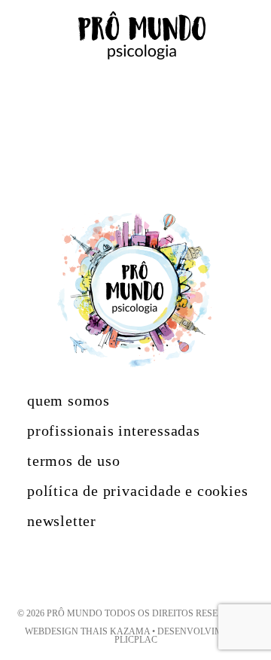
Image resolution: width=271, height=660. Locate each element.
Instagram (129, 567)
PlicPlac (135, 639)
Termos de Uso (73, 460)
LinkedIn (99, 567)
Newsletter (61, 520)
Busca (249, 34)
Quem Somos (68, 400)
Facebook (166, 567)
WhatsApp (221, 610)
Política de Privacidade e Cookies (137, 490)
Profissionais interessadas (113, 430)
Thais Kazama (115, 631)
